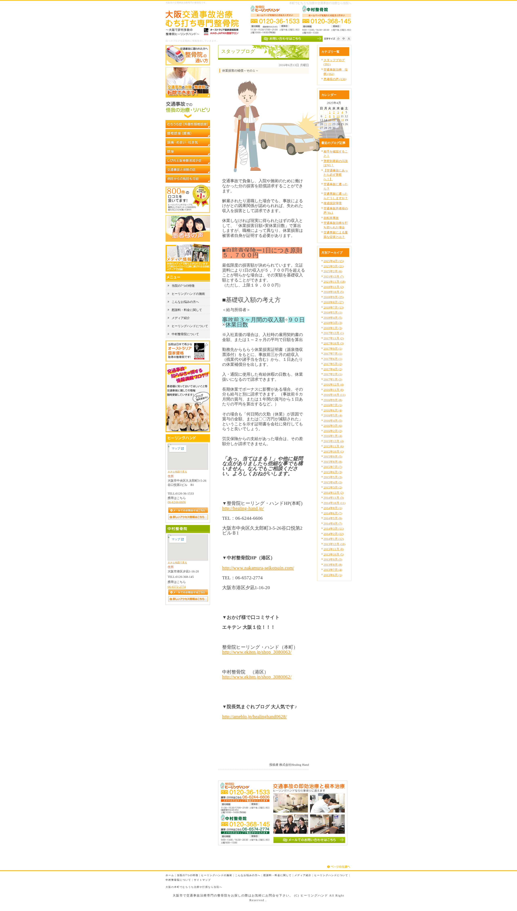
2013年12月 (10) (334, 544)
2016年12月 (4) (334, 384)
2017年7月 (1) (333, 353)
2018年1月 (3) (333, 328)
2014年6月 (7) (333, 513)
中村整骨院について (178, 880)
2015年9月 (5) (333, 456)
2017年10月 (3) (334, 343)
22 (329, 124)
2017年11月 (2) (334, 338)
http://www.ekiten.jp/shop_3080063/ (256, 652)
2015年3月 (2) (333, 487)
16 (333, 120)
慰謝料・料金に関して (277, 875)
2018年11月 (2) (334, 287)
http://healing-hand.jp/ (243, 508)
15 (329, 120)
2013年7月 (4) (333, 569)
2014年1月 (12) (334, 539)
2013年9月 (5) (333, 559)
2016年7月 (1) (333, 405)
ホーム (170, 875)
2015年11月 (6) (334, 446)
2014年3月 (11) (334, 528)
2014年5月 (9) (333, 518)
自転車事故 (331, 218)
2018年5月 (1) (333, 312)
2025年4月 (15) (334, 261)
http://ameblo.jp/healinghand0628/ (254, 716)
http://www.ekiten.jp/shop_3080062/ (256, 676)
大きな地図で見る (177, 471)
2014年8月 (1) (333, 508)
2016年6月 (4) (333, 410)
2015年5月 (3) (333, 477)
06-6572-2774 (177, 586)
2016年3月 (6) (333, 425)
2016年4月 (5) (333, 420)
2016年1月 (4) (333, 436)
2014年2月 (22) (334, 534)
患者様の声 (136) (335, 79)
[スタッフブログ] (188, 431)
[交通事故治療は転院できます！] (188, 96)
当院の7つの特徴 (187, 875)
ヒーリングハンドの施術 (216, 875)
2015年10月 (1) (334, 451)
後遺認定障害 (333, 203)
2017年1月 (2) (333, 379)
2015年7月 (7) (333, 467)
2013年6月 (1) (333, 575)
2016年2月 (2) (333, 431)
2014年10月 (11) (334, 503)
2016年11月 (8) (334, 389)
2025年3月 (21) (334, 266)
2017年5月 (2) (333, 364)
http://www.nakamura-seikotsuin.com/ (258, 567)
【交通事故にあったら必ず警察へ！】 (336, 175)
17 (338, 120)
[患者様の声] (188, 240)
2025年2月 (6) (333, 271)
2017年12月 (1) (334, 333)
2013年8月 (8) (333, 564)
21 (325, 124)
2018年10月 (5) (334, 292)
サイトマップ (202, 880)
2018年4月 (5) (333, 317)
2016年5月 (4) (333, 415)
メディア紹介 (302, 875)
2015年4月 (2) (333, 482)
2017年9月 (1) (333, 348)
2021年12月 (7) (334, 276)
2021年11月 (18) (334, 281)
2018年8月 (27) (334, 302)
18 (342, 120)
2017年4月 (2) (333, 369)
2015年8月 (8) (333, 461)
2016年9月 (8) (333, 400)
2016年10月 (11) (334, 394)
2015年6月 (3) (333, 472)
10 (338, 116)
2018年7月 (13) (334, 307)
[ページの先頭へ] (339, 866)
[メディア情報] (188, 270)
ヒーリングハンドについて (331, 875)
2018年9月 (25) (334, 297)
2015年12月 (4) (334, 441)
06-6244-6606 (177, 502)
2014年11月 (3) (334, 497)
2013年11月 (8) (334, 549)
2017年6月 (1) (333, 359)
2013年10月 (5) (334, 554)
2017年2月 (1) (333, 374)
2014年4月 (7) (333, 523)
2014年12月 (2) (334, 492)
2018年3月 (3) (333, 322)
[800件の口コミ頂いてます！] (188, 212)
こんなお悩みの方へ (248, 875)
